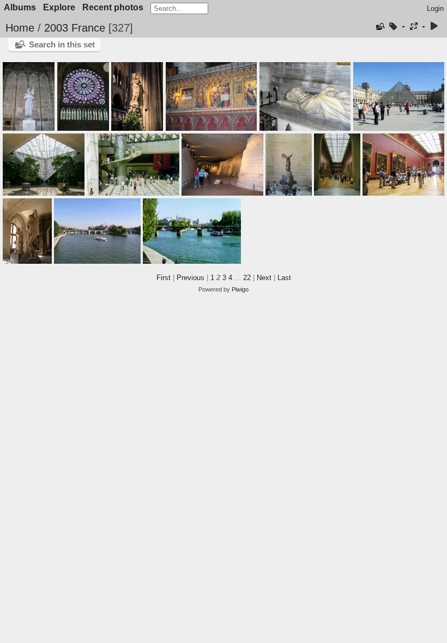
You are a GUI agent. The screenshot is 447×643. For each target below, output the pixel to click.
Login (435, 8)
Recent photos (112, 7)
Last (284, 278)
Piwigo (240, 289)
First (163, 278)
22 (247, 278)
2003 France (74, 28)
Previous (190, 278)
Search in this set (62, 44)
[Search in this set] (380, 26)
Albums (20, 7)
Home (19, 28)
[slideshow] (433, 27)
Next (264, 278)
